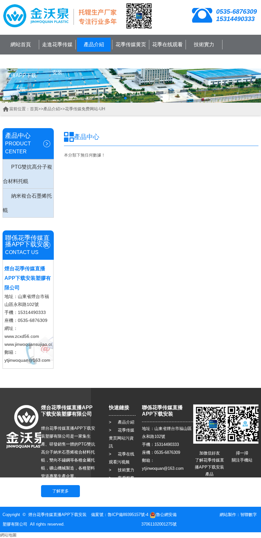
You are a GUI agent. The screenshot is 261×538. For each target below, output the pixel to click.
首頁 (34, 108)
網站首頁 (21, 44)
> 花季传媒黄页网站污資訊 (121, 438)
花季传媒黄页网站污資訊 (131, 51)
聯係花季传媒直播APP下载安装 (20, 75)
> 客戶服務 (121, 478)
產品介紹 (94, 44)
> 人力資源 (121, 485)
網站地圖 (8, 535)
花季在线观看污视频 (167, 51)
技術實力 (204, 44)
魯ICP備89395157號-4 (128, 514)
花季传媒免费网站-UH (85, 108)
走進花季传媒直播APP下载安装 (57, 58)
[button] (125, 98)
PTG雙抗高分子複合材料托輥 (27, 174)
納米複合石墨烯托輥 (27, 203)
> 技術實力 (121, 470)
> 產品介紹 (121, 422)
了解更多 (60, 491)
